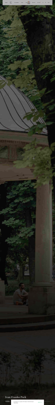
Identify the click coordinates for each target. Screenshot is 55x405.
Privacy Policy (16, 402)
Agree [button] (39, 402)
